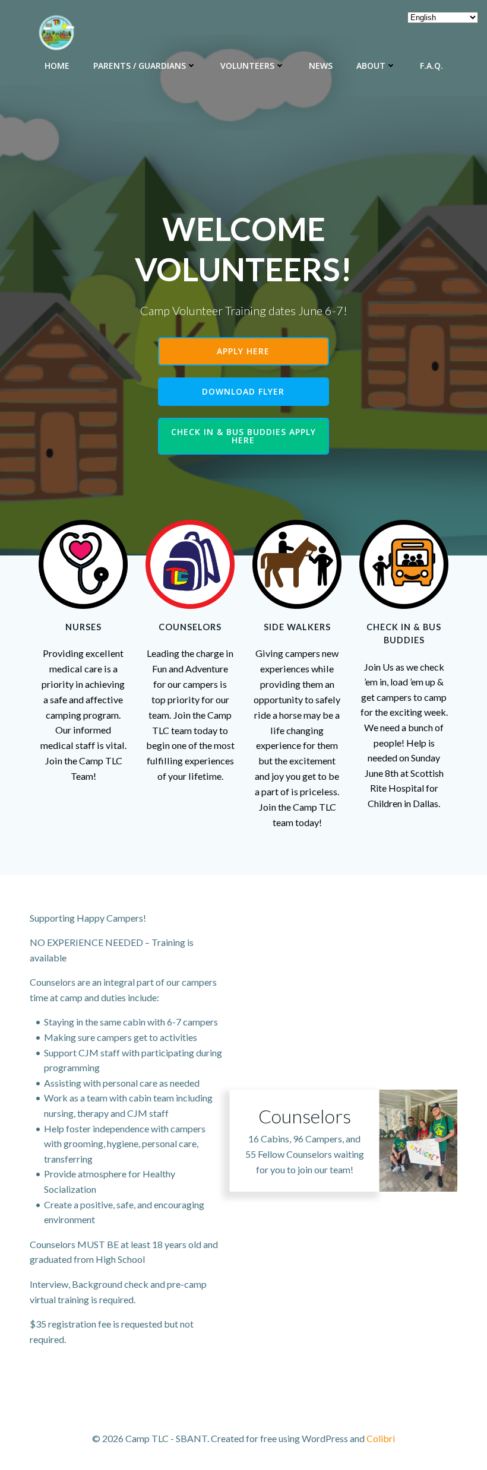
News (321, 65)
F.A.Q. (431, 65)
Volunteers (247, 65)
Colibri (380, 1438)
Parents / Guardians (139, 65)
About (370, 65)
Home (57, 65)
